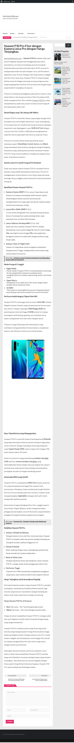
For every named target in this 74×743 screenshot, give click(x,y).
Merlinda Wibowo (11, 16)
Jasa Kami (20, 33)
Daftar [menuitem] (13, 1)
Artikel (12, 33)
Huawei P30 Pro (38, 100)
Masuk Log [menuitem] (7, 1)
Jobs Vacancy (31, 33)
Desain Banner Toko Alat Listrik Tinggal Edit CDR (25, 37)
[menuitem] (1, 1)
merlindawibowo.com (13, 58)
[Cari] (68, 45)
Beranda (5, 33)
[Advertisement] (48, 17)
